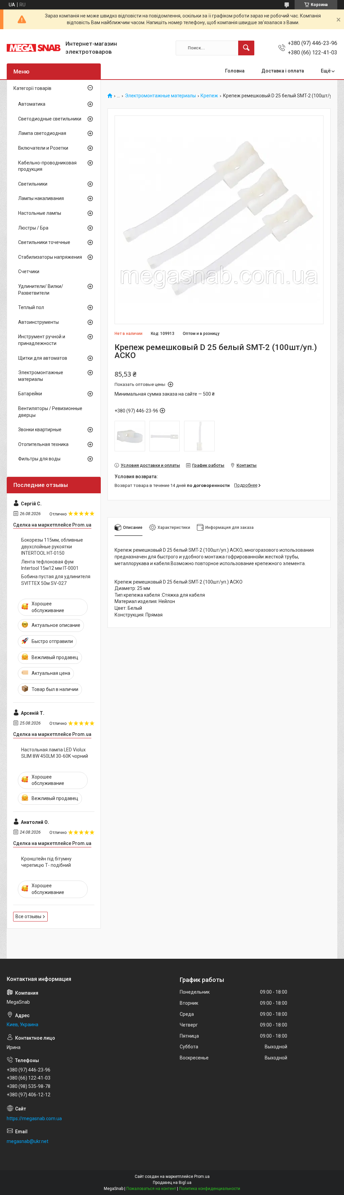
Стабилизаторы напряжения (50, 257)
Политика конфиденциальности (209, 1188)
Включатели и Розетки (43, 148)
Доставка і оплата (282, 70)
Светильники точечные (44, 242)
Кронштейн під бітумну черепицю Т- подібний (46, 862)
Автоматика (31, 104)
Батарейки (30, 393)
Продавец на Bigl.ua (172, 1182)
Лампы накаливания (41, 198)
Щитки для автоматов (42, 358)
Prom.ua (202, 1176)
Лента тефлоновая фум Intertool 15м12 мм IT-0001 (50, 565)
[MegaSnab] (33, 48)
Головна (235, 70)
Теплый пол (31, 307)
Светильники (32, 184)
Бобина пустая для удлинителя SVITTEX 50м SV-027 (55, 580)
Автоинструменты (38, 322)
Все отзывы (28, 916)
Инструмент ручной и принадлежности (41, 340)
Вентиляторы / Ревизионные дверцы (50, 412)
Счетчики (28, 271)
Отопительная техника (43, 444)
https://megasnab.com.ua (34, 1118)
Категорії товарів (32, 88)
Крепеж (209, 95)
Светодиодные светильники (49, 118)
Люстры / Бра (33, 228)
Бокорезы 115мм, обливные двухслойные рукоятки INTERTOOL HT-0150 (52, 546)
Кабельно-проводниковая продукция (47, 166)
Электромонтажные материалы (160, 95)
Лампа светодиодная (42, 133)
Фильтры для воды (39, 458)
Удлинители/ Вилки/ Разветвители (40, 290)
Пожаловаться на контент (151, 1188)
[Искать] (246, 48)
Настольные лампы (39, 213)
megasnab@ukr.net (27, 1141)
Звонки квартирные (39, 429)
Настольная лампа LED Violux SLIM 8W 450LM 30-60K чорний (54, 753)
